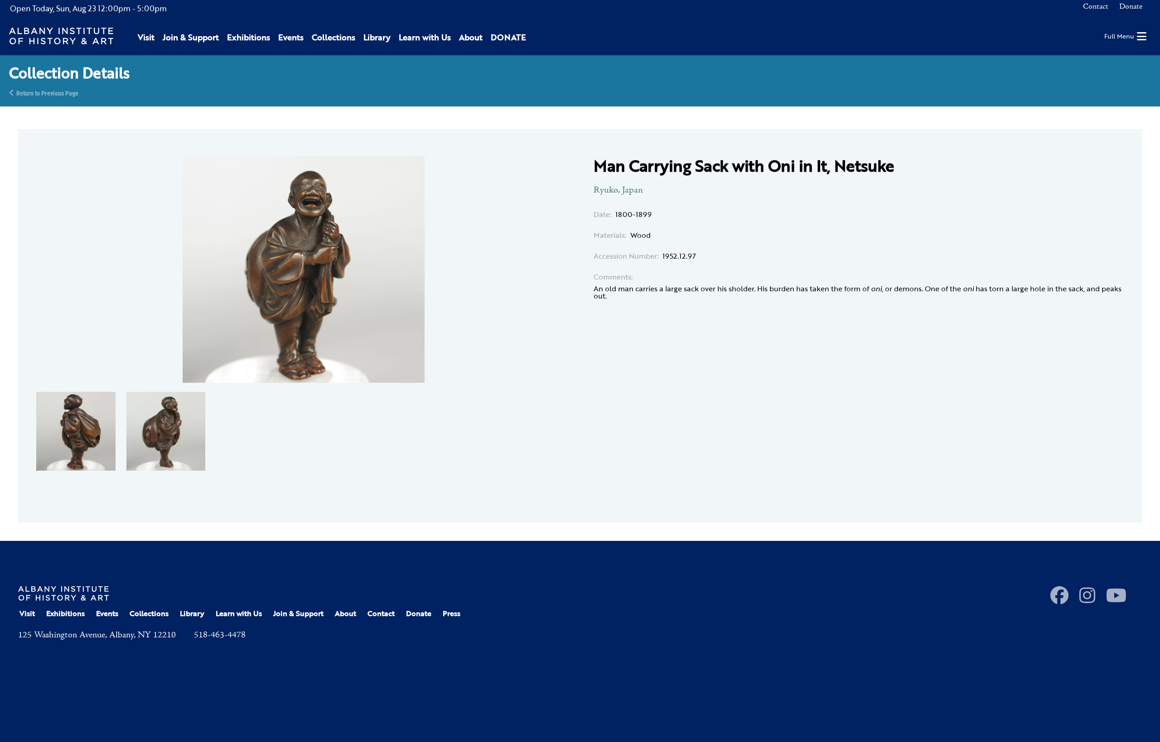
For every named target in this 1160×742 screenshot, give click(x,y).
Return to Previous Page (47, 92)
